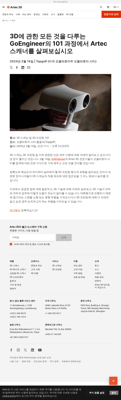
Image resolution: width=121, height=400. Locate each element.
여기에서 (15, 210)
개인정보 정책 (40, 361)
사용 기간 (14, 361)
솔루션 (13, 281)
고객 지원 (77, 269)
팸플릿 (60, 14)
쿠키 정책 (54, 361)
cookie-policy (9, 396)
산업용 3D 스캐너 (18, 273)
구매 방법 (77, 273)
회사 (97, 265)
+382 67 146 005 (53, 334)
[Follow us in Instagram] (18, 350)
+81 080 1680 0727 (19, 337)
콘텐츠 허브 (7, 14)
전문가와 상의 (111, 14)
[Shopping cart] (108, 7)
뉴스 (97, 269)
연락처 (98, 281)
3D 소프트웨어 (16, 277)
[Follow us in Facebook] (11, 350)
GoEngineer (58, 159)
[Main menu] (3, 7)
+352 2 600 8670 (18, 313)
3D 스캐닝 (57, 265)
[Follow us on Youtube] (40, 350)
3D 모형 (34, 273)
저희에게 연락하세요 (71, 361)
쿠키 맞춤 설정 (96, 392)
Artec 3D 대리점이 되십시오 (102, 286)
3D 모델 (69, 14)
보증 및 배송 (79, 277)
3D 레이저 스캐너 (18, 269)
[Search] (101, 7)
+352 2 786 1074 (18, 317)
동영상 (36, 14)
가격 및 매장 (15, 285)
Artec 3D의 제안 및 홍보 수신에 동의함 (32, 244)
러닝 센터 (26, 14)
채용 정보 (99, 277)
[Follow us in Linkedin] (32, 350)
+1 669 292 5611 (53, 313)
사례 (18, 14)
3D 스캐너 (14, 265)
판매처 (13, 288)
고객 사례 (35, 269)
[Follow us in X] (25, 350)
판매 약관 (26, 361)
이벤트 (45, 14)
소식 (53, 14)
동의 (114, 392)
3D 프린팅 (57, 269)
